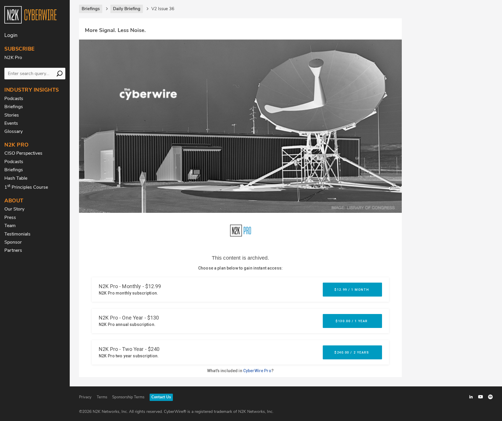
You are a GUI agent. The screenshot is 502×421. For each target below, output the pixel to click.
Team (10, 225)
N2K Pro (13, 57)
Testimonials (17, 234)
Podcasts (13, 98)
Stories (11, 115)
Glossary (13, 131)
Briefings (13, 107)
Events (11, 123)
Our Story (14, 209)
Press (10, 217)
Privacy (85, 397)
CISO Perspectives (23, 153)
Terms (102, 397)
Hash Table (15, 178)
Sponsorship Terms (128, 397)
